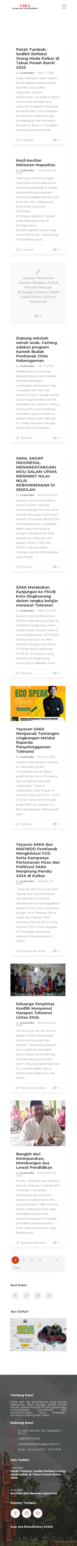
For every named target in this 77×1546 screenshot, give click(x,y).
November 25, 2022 (36, 1024)
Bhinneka (39, 1087)
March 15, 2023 (46, 610)
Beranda (23, 19)
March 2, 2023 (46, 757)
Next (16, 1267)
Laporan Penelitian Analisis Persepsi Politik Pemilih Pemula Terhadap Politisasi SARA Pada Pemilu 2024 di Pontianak (38, 290)
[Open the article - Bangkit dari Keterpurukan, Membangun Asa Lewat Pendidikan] (24, 1123)
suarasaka (27, 73)
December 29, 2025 (36, 172)
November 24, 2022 (36, 1174)
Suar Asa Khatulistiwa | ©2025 (31, 1526)
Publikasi (27, 140)
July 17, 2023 (45, 366)
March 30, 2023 (47, 495)
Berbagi (26, 437)
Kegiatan (39, 951)
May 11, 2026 (45, 73)
